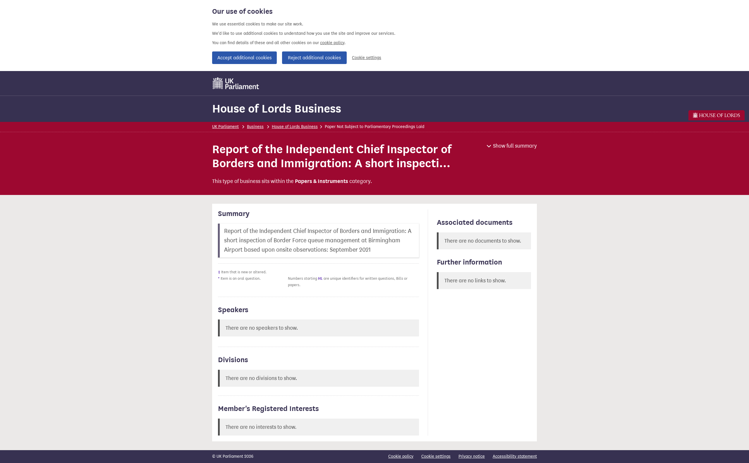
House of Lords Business (276, 108)
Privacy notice (471, 456)
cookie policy (332, 42)
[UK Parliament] (236, 83)
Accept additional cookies (244, 58)
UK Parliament (225, 126)
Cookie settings (366, 57)
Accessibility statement (515, 456)
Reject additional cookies (314, 58)
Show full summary (515, 146)
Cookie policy (400, 456)
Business (255, 126)
